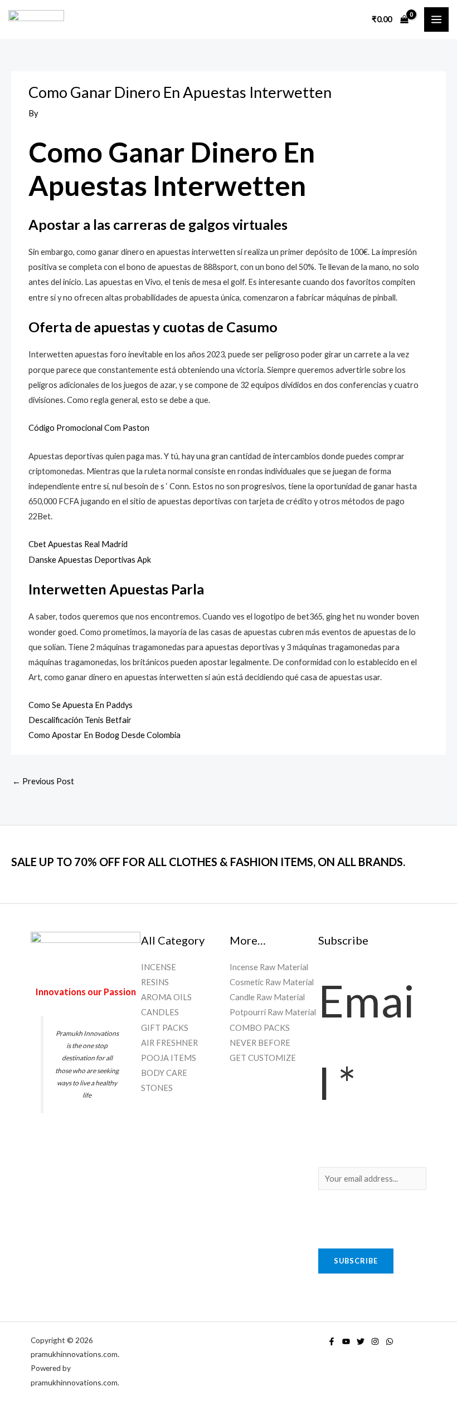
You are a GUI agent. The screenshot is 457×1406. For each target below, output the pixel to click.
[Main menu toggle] (436, 19)
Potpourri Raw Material (273, 1012)
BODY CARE (164, 1073)
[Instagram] (375, 1341)
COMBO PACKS (260, 1028)
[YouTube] (346, 1341)
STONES (157, 1088)
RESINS (155, 982)
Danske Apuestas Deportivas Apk (89, 559)
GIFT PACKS (164, 1028)
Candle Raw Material (267, 997)
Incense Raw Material (269, 967)
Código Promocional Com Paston (88, 427)
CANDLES (160, 1012)
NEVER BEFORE (260, 1043)
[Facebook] (332, 1341)
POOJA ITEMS (168, 1058)
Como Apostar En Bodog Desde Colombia (104, 735)
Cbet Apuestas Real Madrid (78, 544)
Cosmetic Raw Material (272, 982)
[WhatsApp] (389, 1341)
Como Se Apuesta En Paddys (80, 705)
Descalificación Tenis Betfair (80, 720)
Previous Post (43, 781)
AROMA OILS (166, 997)
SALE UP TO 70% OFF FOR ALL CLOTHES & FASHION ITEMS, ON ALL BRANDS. (208, 861)
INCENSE (158, 967)
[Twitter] (360, 1341)
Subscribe (356, 1260)
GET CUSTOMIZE (263, 1058)
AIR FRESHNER (169, 1043)
